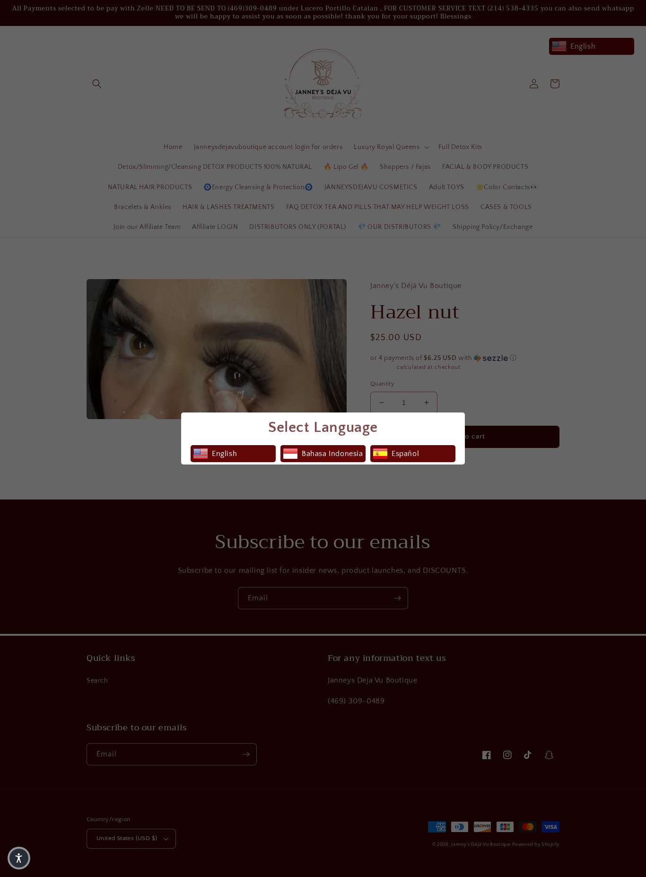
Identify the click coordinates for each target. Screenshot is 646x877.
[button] (19, 858)
